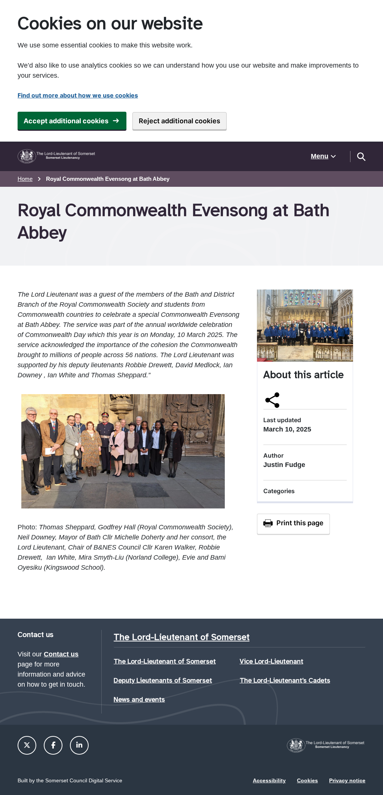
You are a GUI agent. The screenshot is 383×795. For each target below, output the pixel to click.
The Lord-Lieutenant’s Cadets (285, 680)
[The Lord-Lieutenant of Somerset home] (57, 156)
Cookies (307, 780)
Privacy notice (347, 780)
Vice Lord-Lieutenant (271, 661)
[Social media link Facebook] (53, 745)
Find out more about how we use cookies (78, 95)
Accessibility (269, 780)
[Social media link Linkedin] (79, 745)
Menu (319, 156)
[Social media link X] (27, 745)
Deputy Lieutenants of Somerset (163, 680)
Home (25, 179)
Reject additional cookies (179, 121)
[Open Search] (360, 156)
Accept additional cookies (66, 121)
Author (273, 455)
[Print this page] (293, 524)
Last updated (282, 420)
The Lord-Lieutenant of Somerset (165, 661)
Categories (279, 491)
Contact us (61, 654)
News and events (139, 699)
